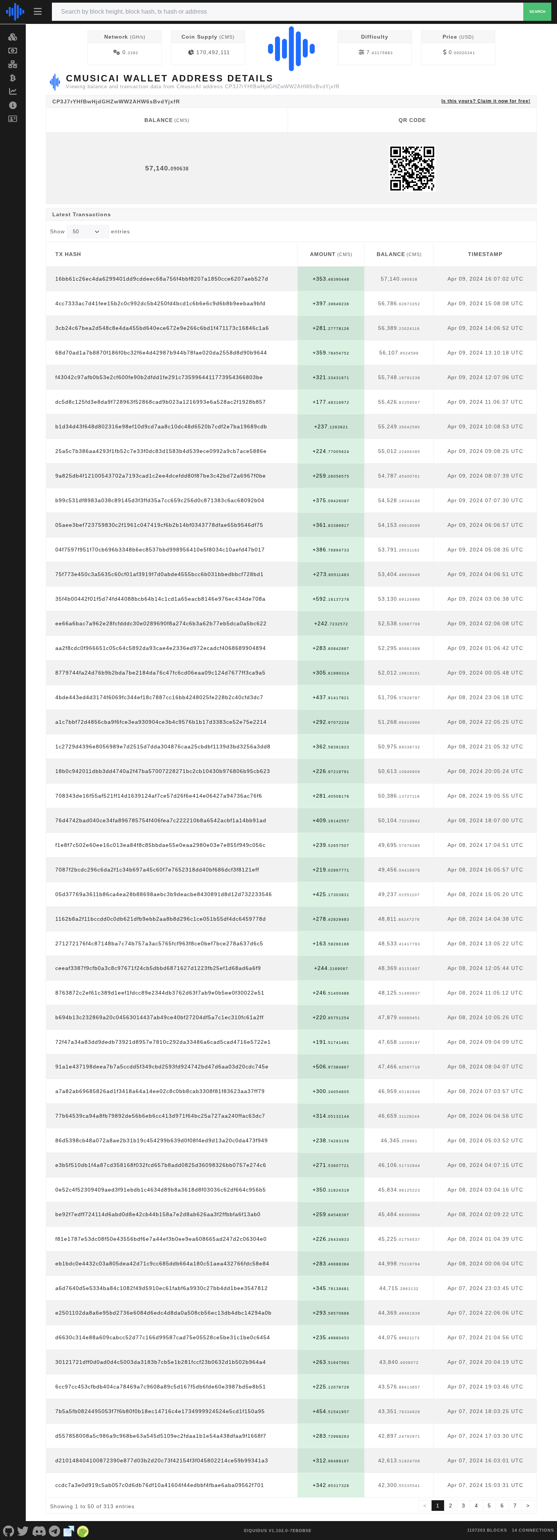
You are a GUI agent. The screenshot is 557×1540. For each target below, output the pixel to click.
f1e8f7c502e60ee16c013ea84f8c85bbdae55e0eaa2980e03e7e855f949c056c (160, 845)
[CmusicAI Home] (15, 11)
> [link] (528, 1506)
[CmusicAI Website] (69, 1530)
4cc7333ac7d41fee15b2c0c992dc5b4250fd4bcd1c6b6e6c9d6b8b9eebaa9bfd (160, 303)
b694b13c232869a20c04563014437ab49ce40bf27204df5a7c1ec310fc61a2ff (159, 1017)
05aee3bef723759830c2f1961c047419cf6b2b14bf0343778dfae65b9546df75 (159, 525)
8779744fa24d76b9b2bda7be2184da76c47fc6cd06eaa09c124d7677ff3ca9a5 (160, 673)
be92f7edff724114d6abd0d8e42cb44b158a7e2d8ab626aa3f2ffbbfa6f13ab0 (158, 1214)
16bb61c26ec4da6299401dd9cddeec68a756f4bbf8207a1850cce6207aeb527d (161, 279)
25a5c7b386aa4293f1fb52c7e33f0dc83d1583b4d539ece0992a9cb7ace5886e (161, 451)
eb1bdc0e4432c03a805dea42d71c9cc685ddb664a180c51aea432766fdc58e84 (162, 1263)
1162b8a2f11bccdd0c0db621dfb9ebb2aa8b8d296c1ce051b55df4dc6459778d (160, 919)
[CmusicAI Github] (8, 1530)
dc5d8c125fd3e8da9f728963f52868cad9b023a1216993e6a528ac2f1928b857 (160, 402)
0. (130, 52)
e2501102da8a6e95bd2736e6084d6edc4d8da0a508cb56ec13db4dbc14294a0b (163, 1313)
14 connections (533, 1530)
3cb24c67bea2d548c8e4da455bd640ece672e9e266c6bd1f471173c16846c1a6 (162, 328)
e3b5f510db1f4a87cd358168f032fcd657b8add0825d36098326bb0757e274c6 (160, 1165)
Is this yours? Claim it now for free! (485, 100)
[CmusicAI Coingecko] (83, 1530)
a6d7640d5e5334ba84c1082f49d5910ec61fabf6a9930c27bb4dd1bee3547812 (161, 1288)
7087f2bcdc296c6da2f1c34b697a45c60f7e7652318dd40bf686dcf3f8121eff (157, 870)
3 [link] (463, 1506)
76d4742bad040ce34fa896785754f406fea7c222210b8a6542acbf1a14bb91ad (160, 820)
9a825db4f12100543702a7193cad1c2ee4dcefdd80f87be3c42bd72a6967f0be (160, 476)
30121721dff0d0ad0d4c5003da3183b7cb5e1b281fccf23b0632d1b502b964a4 (160, 1362)
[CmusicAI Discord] (39, 1530)
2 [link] (450, 1506)
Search (537, 11)
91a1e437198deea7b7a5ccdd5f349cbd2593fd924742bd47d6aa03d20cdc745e (162, 1067)
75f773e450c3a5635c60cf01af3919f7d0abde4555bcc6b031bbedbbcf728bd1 (159, 574)
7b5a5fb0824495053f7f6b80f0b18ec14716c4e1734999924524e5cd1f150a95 (160, 1411)
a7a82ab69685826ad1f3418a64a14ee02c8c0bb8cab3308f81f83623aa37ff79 (160, 1091)
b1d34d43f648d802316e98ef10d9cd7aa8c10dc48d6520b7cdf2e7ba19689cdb (161, 426)
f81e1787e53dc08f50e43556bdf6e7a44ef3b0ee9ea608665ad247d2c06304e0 (161, 1239)
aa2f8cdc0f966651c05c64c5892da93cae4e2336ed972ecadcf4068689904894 (160, 648)
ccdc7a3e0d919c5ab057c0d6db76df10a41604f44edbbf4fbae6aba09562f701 (159, 1485)
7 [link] (515, 1506)
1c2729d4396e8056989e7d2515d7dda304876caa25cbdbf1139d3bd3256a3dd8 (163, 746)
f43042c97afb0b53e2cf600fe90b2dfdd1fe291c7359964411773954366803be (159, 377)
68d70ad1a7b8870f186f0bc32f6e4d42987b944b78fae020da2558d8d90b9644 (161, 353)
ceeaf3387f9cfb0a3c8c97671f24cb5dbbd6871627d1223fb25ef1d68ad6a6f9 (158, 968)
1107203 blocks (487, 1530)
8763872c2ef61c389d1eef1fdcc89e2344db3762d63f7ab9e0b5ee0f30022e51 (159, 993)
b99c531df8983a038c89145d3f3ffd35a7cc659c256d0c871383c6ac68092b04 (159, 500)
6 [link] (502, 1506)
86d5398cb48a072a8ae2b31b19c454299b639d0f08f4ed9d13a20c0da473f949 (161, 1140)
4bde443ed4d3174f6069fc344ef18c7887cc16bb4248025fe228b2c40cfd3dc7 (159, 697)
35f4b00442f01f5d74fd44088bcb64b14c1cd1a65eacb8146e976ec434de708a (160, 599)
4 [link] (476, 1506)
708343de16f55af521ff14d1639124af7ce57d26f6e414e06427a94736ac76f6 (158, 796)
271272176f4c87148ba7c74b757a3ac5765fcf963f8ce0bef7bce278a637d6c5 (159, 943)
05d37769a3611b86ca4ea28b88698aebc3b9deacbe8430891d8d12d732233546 (163, 894)
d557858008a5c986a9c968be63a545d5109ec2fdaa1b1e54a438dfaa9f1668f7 (160, 1436)
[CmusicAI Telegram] (55, 1530)
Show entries (90, 231)
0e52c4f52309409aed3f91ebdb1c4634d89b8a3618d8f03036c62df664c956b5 (160, 1190)
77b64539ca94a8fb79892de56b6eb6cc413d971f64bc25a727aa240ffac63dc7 (160, 1116)
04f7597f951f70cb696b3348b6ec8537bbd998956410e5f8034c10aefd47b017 (160, 550)
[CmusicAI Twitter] (23, 1530)
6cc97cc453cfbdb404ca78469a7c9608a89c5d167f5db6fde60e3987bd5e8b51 (160, 1387)
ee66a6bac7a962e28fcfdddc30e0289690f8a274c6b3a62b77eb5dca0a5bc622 (161, 623)
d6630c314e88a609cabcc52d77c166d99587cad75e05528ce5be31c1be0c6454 (162, 1337)
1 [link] (438, 1506)
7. (379, 52)
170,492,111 (213, 52)
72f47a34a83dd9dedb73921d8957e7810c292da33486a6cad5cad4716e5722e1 (163, 1042)
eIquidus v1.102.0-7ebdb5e (277, 1530)
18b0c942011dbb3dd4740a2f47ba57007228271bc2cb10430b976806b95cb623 (162, 771)
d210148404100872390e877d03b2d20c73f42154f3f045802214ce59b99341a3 (161, 1460)
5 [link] (489, 1506)
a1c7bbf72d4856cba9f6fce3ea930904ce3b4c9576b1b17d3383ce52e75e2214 (161, 722)
